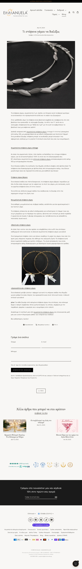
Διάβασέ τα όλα (41, 413)
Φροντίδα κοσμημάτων (70, 529)
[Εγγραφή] (55, 497)
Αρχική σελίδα (36, 10)
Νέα (42, 391)
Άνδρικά (60, 10)
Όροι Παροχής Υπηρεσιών (19, 378)
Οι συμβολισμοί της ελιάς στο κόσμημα (41, 421)
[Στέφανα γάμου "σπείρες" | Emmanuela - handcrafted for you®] (41, 266)
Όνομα (13, 342)
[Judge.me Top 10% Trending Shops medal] (70, 464)
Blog (64, 14)
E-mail (43, 342)
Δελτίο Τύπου (33, 532)
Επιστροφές (55, 532)
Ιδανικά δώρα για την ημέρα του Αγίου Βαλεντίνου (67, 436)
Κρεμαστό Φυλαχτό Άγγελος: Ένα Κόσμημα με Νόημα (15, 436)
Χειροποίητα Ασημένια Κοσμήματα (15, 529)
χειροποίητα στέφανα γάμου (37, 132)
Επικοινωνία (31, 529)
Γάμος (55, 14)
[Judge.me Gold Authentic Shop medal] (49, 464)
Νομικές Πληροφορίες (32, 535)
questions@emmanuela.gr (45, 556)
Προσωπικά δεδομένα (67, 532)
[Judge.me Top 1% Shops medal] (63, 464)
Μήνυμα (13, 351)
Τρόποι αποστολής (56, 529)
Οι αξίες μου (23, 532)
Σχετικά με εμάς (13, 532)
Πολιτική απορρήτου (59, 375)
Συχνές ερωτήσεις (43, 529)
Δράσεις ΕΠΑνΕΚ (62, 535)
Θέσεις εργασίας (50, 535)
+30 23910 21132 (34, 556)
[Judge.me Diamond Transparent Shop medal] (36, 464)
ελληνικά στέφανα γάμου (42, 159)
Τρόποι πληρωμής (44, 532)
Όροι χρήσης (19, 535)
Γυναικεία (49, 10)
